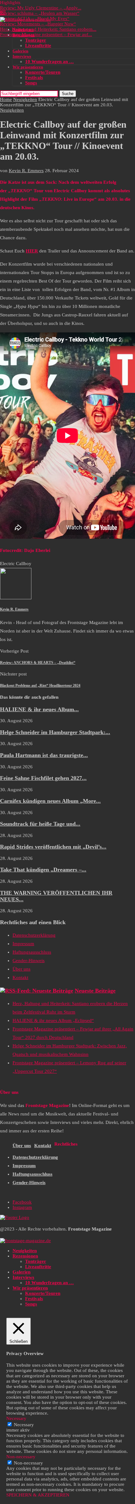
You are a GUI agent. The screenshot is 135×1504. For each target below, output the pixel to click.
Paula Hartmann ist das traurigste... (44, 755)
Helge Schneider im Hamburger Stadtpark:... (55, 732)
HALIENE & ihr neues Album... (39, 709)
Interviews (22, 56)
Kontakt (20, 977)
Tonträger (35, 40)
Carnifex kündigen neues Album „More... (50, 801)
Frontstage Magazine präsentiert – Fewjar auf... (46, 34)
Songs (31, 82)
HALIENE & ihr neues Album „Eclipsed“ (53, 1020)
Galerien (20, 51)
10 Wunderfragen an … (49, 61)
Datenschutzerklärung (34, 935)
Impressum (23, 943)
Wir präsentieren (28, 67)
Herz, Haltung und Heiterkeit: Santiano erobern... (48, 29)
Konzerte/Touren (42, 72)
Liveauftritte (38, 45)
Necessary (24, 1424)
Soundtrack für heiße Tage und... (40, 824)
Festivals (34, 77)
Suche (67, 93)
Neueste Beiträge (95, 991)
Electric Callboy (15, 563)
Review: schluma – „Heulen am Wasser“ (39, 13)
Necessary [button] (16, 1418)
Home (6, 99)
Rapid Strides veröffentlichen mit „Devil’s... (53, 847)
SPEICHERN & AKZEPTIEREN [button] (37, 1494)
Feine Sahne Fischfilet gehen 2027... (43, 778)
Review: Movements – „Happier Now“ (38, 23)
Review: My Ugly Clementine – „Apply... (40, 7)
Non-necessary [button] (20, 1456)
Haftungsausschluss (32, 952)
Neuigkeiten (23, 29)
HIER (32, 250)
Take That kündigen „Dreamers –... (43, 869)
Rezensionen (24, 35)
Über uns (21, 969)
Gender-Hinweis (29, 960)
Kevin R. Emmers (26, 170)
